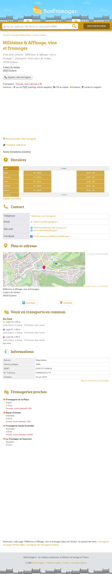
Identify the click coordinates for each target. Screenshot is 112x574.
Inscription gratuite (79, 563)
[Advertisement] (56, 113)
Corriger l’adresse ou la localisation (96, 286)
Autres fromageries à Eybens (17, 151)
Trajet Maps (67, 303)
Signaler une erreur (12, 198)
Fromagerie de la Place (17, 399)
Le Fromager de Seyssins (19, 439)
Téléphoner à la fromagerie (43, 216)
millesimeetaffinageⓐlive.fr (45, 222)
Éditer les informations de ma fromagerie (95, 381)
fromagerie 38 (33, 545)
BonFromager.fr (56, 12)
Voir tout (7, 343)
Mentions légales (54, 563)
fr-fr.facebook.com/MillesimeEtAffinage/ (51, 236)
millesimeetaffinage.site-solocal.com (50, 228)
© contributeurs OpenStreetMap (97, 254)
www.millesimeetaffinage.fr (45, 230)
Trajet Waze (30, 303)
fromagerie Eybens (50, 545)
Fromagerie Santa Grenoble (20, 426)
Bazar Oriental (13, 412)
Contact (66, 563)
